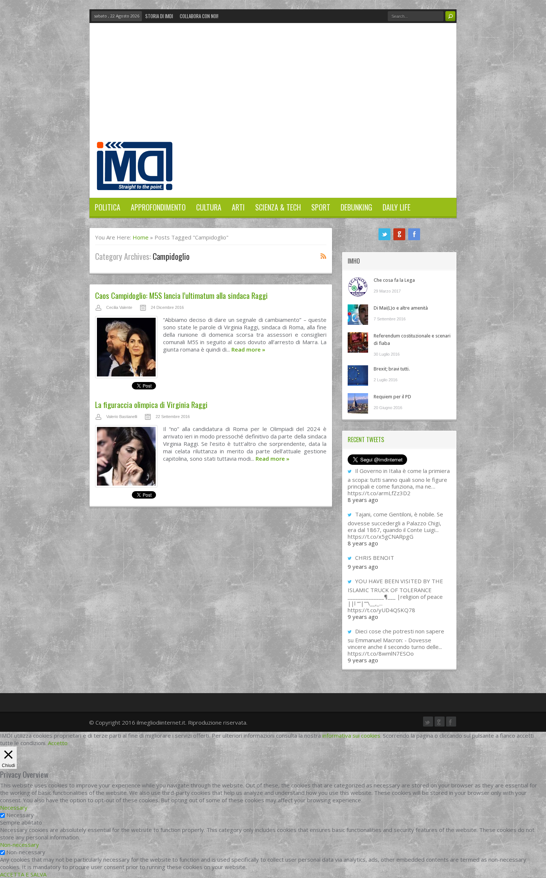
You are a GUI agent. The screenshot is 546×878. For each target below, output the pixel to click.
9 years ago (363, 566)
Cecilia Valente (119, 307)
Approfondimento (158, 207)
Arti (238, 207)
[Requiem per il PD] (358, 403)
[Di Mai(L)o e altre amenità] (358, 314)
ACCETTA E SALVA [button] (23, 874)
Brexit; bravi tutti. (392, 369)
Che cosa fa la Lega (394, 280)
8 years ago (363, 499)
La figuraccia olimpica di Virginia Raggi (151, 404)
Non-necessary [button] (19, 844)
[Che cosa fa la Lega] (358, 287)
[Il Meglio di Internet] (134, 182)
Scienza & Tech (278, 207)
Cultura (208, 207)
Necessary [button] (13, 807)
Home (141, 237)
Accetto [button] (58, 743)
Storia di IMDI (159, 16)
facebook (414, 234)
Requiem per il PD (392, 396)
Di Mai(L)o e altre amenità (401, 308)
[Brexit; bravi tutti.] (358, 375)
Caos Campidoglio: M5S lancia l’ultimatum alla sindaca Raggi (181, 295)
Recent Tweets (366, 439)
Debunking (356, 207)
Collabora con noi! (199, 16)
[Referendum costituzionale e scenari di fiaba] (358, 342)
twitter (384, 234)
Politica (107, 207)
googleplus (399, 234)
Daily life (396, 207)
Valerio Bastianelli (121, 416)
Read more (248, 349)
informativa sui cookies (351, 735)
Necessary (20, 815)
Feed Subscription (323, 256)
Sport (320, 207)
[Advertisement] (273, 86)
